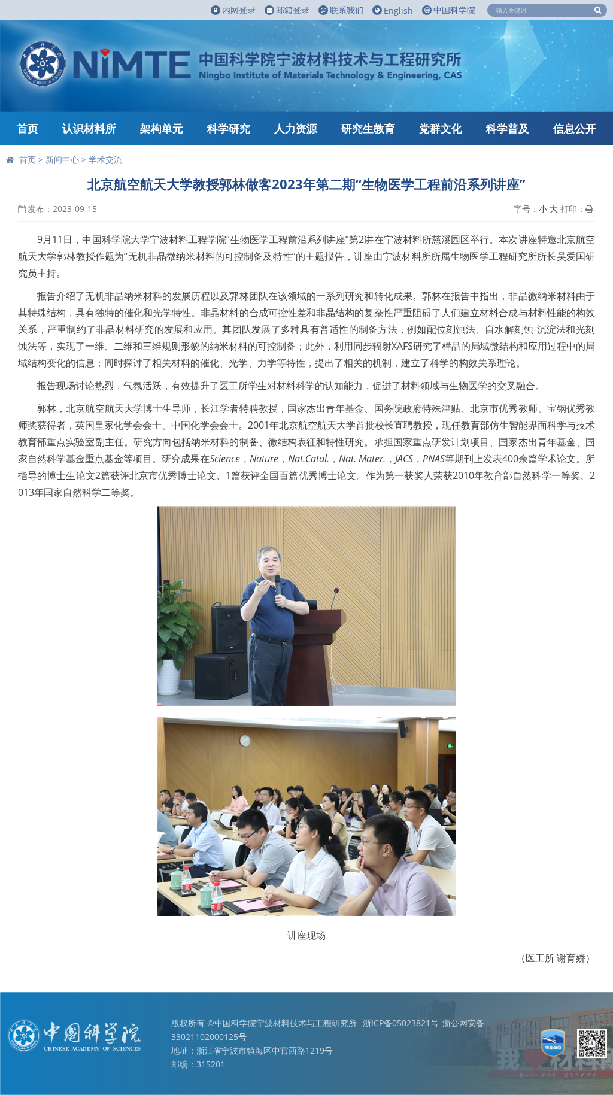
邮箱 (292, 10)
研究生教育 (368, 128)
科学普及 (507, 128)
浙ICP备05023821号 (401, 1023)
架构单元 (161, 128)
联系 (346, 10)
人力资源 (295, 128)
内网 (239, 10)
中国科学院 (454, 10)
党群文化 (440, 128)
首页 (27, 128)
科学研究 (228, 128)
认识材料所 (89, 128)
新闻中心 (62, 159)
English (398, 10)
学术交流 (105, 159)
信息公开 (574, 128)
